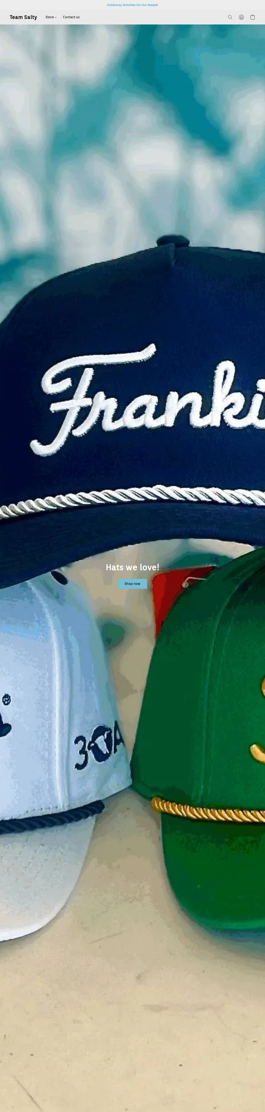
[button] (23, 17)
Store (50, 17)
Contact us (71, 17)
